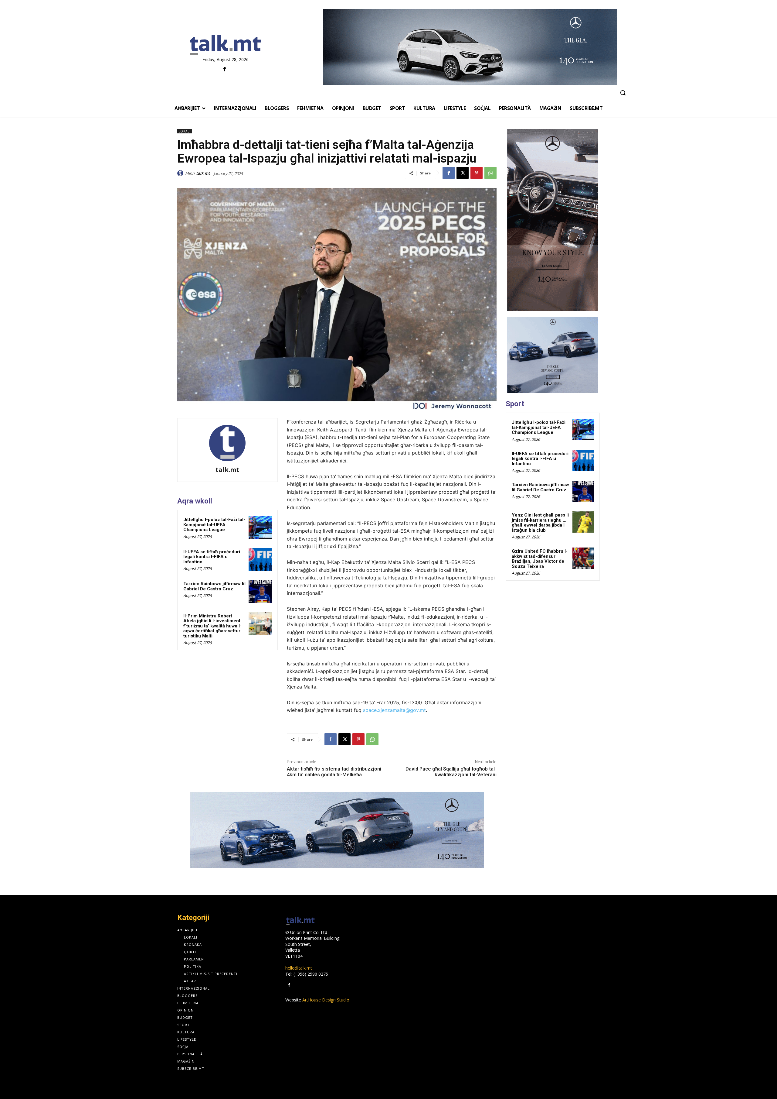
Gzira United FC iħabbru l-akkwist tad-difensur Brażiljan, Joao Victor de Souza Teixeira (540, 558)
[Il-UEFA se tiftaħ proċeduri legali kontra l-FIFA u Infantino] (260, 559)
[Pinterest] (476, 173)
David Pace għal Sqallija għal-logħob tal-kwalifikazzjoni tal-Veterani (451, 772)
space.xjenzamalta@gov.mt (394, 710)
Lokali (184, 131)
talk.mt (203, 173)
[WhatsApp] (490, 173)
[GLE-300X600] (553, 220)
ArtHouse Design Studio (325, 1000)
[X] (462, 173)
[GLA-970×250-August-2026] (470, 47)
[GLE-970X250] (337, 830)
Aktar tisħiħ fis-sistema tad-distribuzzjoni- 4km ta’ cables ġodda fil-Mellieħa (335, 772)
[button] (623, 92)
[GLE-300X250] (553, 355)
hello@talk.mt (298, 968)
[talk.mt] (181, 173)
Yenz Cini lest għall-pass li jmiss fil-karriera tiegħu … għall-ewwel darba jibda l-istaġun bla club (540, 522)
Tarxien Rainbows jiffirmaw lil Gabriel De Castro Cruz (214, 586)
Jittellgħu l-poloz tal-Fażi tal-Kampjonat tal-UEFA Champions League (214, 524)
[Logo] (225, 45)
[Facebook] (225, 69)
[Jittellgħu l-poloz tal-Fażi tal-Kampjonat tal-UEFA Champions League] (260, 527)
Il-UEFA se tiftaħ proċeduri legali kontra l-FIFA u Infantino (211, 557)
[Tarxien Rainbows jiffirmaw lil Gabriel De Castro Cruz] (260, 591)
